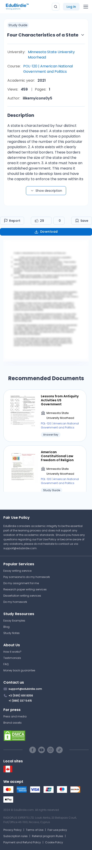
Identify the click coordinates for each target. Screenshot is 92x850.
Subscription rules (15, 836)
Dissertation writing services (22, 596)
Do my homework (15, 602)
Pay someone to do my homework (26, 577)
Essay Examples (14, 620)
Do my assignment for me (21, 583)
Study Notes (11, 633)
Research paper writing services (25, 589)
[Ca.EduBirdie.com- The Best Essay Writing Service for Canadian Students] (7, 771)
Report (14, 220)
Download (49, 231)
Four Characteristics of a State (42, 35)
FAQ (5, 664)
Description (20, 115)
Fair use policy (57, 830)
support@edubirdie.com (20, 548)
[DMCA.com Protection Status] (46, 735)
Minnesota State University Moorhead (51, 54)
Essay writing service (17, 571)
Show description (49, 190)
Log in (71, 6)
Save (84, 220)
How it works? (12, 652)
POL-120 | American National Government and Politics (48, 69)
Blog (6, 627)
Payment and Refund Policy (22, 842)
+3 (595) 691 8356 (20, 695)
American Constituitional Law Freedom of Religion (57, 456)
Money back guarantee (19, 670)
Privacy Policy (12, 830)
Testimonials (12, 658)
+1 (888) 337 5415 (20, 701)
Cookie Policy (54, 842)
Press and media (15, 716)
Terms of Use (34, 830)
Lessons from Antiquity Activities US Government (60, 400)
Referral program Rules (47, 836)
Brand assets (12, 723)
